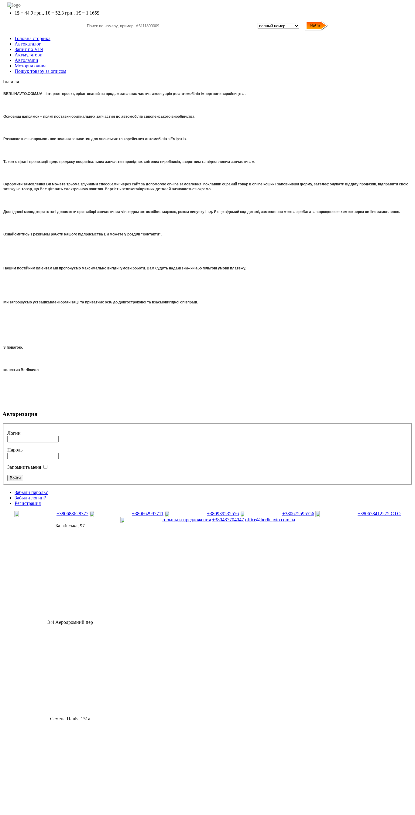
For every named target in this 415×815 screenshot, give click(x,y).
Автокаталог (28, 43)
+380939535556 (223, 513)
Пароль (14, 449)
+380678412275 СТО (379, 513)
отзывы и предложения (187, 519)
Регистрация (28, 503)
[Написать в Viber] (34, 515)
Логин (14, 433)
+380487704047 (228, 519)
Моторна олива (30, 65)
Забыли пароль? (31, 492)
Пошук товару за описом (40, 71)
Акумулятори (29, 54)
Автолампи (26, 60)
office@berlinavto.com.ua (270, 519)
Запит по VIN (29, 49)
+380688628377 (72, 513)
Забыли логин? (30, 497)
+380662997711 (147, 513)
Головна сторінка (32, 38)
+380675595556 (298, 513)
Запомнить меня (24, 467)
